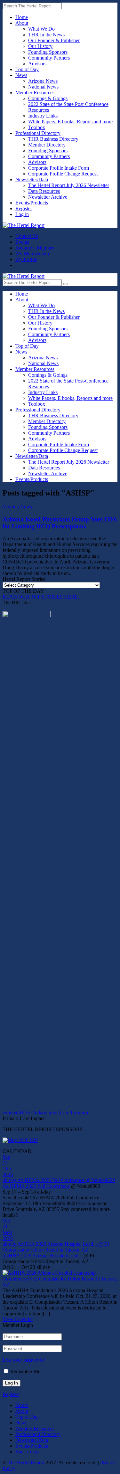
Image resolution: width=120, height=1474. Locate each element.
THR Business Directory (53, 139)
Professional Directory (37, 133)
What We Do (41, 29)
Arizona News (43, 81)
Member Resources (34, 92)
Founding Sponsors (48, 52)
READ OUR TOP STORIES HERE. (41, 597)
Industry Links (43, 115)
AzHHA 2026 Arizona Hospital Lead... (42, 1255)
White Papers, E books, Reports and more (70, 121)
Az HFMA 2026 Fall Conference (36, 1186)
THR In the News (46, 34)
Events (22, 242)
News (21, 75)
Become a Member (34, 247)
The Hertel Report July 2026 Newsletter (68, 185)
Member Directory (47, 144)
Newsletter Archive (47, 197)
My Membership (32, 253)
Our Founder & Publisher (54, 40)
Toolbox (36, 127)
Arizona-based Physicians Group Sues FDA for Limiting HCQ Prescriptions (60, 523)
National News (43, 87)
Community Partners (49, 58)
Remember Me (25, 1371)
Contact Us (26, 236)
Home (21, 17)
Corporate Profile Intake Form (58, 168)
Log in (22, 214)
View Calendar (18, 1319)
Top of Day (27, 69)
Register (23, 208)
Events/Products (31, 202)
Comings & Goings (48, 98)
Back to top (27, 1451)
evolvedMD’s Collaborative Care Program (45, 1112)
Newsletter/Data (31, 179)
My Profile (26, 259)
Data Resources (44, 191)
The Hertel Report (26, 1462)
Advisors (37, 63)
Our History (40, 46)
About (21, 23)
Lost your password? (24, 1360)
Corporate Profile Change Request (63, 173)
